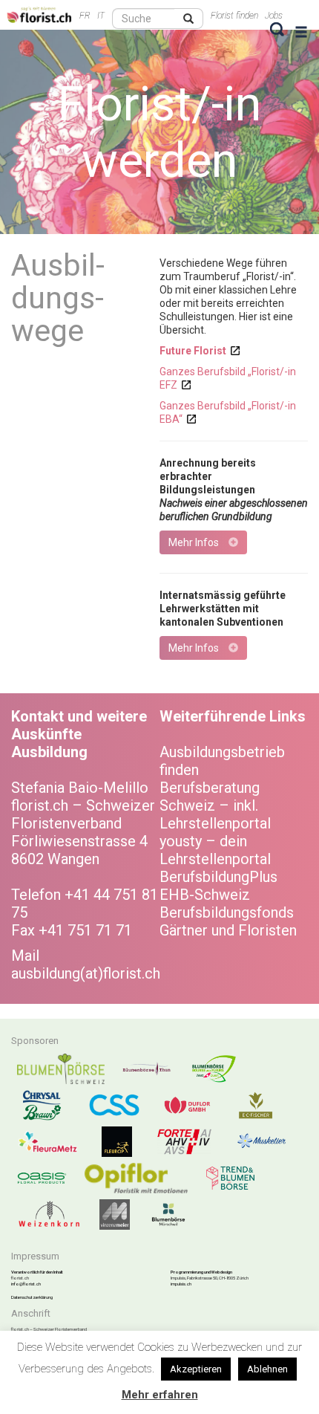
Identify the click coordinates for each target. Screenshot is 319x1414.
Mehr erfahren (160, 1394)
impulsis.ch (181, 1283)
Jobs (274, 15)
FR (85, 15)
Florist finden (234, 15)
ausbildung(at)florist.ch (85, 973)
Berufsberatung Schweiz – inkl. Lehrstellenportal (215, 805)
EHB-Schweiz (205, 895)
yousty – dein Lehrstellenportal (215, 850)
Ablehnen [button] (267, 1369)
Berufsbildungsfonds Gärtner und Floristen (228, 921)
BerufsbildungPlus (218, 877)
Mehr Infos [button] (194, 542)
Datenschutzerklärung (32, 1297)
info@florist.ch (26, 1283)
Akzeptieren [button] (196, 1369)
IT (101, 15)
